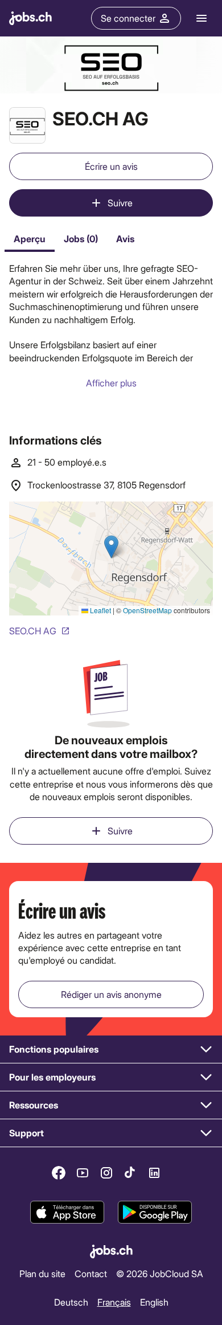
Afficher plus (111, 382)
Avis (125, 238)
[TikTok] (130, 1172)
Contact (91, 1273)
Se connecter (128, 18)
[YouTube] (82, 1172)
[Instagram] (106, 1172)
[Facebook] (58, 1172)
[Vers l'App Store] (67, 1212)
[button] (111, 1049)
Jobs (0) (81, 238)
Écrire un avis (111, 166)
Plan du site (42, 1273)
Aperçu (30, 238)
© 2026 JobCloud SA (159, 1273)
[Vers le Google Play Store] (155, 1212)
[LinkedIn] (154, 1172)
